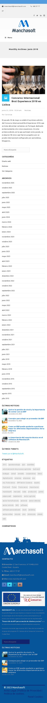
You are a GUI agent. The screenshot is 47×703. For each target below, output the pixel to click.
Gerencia (8, 114)
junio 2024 (6, 217)
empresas (26, 478)
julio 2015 (5, 398)
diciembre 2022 (8, 276)
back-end (36, 469)
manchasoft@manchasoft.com (15, 6)
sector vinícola (8, 505)
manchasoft (7, 492)
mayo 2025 (6, 207)
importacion (34, 487)
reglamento (17, 496)
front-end (6, 487)
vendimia (31, 510)
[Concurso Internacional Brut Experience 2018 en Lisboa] (23, 80)
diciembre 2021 (8, 330)
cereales (21, 473)
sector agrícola (29, 496)
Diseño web (6, 161)
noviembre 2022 (8, 281)
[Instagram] (44, 15)
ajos (23, 464)
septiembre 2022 (8, 290)
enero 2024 (6, 232)
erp (33, 478)
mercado (17, 492)
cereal (13, 473)
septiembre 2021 (8, 344)
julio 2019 (5, 359)
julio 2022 (5, 295)
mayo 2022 (6, 305)
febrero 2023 (7, 266)
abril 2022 (5, 310)
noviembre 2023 (8, 237)
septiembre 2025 (8, 192)
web (4, 519)
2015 (4, 464)
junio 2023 (6, 251)
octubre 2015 (7, 384)
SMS (17, 505)
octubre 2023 (7, 241)
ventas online (8, 514)
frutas (14, 487)
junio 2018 (6, 374)
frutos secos (23, 487)
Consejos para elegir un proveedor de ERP (26, 418)
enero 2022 (6, 325)
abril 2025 (5, 212)
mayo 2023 (6, 256)
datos (40, 473)
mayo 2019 (6, 364)
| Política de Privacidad (28, 690)
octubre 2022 (7, 286)
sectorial (24, 501)
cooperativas (31, 473)
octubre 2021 (7, 339)
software (24, 505)
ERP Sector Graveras (24, 482)
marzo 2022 (6, 315)
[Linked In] (41, 15)
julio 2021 (5, 349)
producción (32, 492)
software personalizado (11, 510)
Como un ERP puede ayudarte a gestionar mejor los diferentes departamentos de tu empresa (26, 429)
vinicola (17, 514)
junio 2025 (6, 202)
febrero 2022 (7, 320)
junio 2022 (6, 300)
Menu (10, 37)
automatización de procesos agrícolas (17, 469)
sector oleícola (34, 501)
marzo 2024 (6, 222)
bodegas (6, 473)
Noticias (28, 110)
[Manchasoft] (23, 26)
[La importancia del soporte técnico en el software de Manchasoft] (4, 439)
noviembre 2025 (8, 183)
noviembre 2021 (8, 335)
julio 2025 (5, 197)
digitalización (8, 478)
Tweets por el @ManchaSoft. (13, 453)
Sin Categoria (7, 171)
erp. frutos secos (9, 482)
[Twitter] (37, 15)
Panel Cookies (35, 696)
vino (23, 514)
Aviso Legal (10, 690)
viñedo (39, 514)
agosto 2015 (6, 393)
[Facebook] (34, 15)
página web (7, 496)
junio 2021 (6, 354)
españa (36, 482)
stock (24, 510)
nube (24, 492)
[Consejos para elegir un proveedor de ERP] (4, 420)
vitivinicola (31, 514)
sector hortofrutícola (11, 501)
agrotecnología (14, 464)
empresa (18, 478)
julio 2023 (5, 246)
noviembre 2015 (8, 379)
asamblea (30, 464)
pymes (41, 492)
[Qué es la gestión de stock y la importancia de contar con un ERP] (4, 411)
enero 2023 (6, 271)
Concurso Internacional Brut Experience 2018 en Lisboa (21, 101)
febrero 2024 (7, 227)
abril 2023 (5, 261)
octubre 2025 (7, 188)
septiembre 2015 (8, 388)
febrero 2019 (7, 369)
